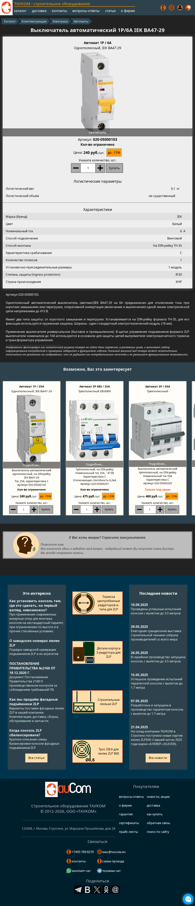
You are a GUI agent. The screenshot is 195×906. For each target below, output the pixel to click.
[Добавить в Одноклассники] (106, 889)
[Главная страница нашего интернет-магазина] (6, 7)
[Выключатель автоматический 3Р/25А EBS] (94, 430)
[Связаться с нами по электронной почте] (172, 7)
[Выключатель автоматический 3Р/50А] (157, 430)
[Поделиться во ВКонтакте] (88, 889)
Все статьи (36, 758)
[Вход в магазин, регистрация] (180, 7)
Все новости (158, 758)
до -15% (114, 152)
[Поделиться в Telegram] (78, 889)
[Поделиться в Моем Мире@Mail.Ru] (115, 889)
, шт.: (97, 160)
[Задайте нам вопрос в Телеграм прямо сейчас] (188, 899)
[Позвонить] (163, 7)
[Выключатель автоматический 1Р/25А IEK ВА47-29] (31, 430)
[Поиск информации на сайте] (188, 7)
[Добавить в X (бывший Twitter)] (97, 889)
